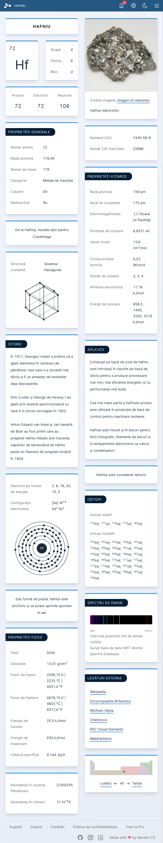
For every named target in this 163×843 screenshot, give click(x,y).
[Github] (80, 837)
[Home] (8, 6)
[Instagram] (90, 837)
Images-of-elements (133, 100)
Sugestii (15, 827)
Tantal (137, 783)
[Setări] (133, 5)
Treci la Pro (135, 827)
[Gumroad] (100, 837)
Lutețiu (105, 783)
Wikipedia (98, 692)
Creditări (58, 827)
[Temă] (145, 5)
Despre (36, 827)
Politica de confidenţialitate (95, 827)
